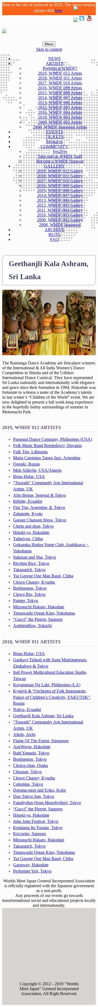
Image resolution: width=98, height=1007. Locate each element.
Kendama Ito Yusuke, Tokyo (37, 827)
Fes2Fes (60, 151)
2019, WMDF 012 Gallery (60, 171)
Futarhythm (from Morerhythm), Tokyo (47, 802)
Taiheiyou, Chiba (28, 538)
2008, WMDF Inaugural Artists (60, 127)
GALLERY (54, 166)
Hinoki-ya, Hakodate (31, 532)
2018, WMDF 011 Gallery (60, 176)
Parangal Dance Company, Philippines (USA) (52, 439)
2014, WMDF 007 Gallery (60, 195)
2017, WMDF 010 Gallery (60, 180)
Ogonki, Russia (26, 464)
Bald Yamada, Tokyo (31, 753)
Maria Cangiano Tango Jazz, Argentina (46, 457)
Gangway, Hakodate (30, 865)
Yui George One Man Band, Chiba (43, 576)
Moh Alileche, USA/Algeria (37, 470)
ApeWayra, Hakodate (31, 746)
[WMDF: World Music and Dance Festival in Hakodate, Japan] (4, 30)
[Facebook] (76, 20)
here (59, 10)
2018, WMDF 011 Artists (60, 78)
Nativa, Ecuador (27, 709)
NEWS (54, 58)
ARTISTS (54, 63)
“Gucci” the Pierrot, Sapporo (38, 619)
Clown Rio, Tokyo (29, 594)
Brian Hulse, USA (29, 476)
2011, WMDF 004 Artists (60, 112)
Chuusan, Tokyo (27, 771)
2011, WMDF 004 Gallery (60, 210)
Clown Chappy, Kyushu (34, 582)
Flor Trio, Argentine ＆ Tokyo (39, 507)
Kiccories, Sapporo (29, 833)
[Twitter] (81, 20)
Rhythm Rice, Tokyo (31, 563)
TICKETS (54, 136)
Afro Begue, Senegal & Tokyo (39, 495)
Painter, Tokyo (25, 600)
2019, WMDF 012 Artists (60, 73)
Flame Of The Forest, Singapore (41, 740)
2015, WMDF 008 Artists (60, 92)
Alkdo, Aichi (24, 734)
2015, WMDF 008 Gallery (60, 190)
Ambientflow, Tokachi (32, 625)
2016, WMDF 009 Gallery (60, 185)
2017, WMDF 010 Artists (60, 83)
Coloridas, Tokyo (28, 784)
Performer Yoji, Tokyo (32, 871)
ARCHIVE (55, 229)
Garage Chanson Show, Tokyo (39, 520)
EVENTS (54, 132)
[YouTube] (89, 20)
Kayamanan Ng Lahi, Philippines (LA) (46, 684)
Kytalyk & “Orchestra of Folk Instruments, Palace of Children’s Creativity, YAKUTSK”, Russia (52, 697)
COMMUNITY (54, 146)
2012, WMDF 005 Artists (60, 107)
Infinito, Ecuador (27, 501)
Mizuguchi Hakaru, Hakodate (38, 607)
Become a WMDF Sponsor (60, 161)
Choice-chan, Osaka (30, 765)
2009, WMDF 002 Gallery (60, 220)
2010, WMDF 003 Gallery (60, 215)
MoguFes (54, 141)
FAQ (54, 239)
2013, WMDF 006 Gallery (60, 200)
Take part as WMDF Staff (60, 156)
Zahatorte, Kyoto (27, 513)
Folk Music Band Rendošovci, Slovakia (47, 445)
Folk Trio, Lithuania (30, 451)
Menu (49, 44)
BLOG (54, 234)
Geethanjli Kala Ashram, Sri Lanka (43, 715)
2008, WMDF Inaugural (60, 224)
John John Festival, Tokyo (35, 821)
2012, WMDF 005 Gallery (60, 205)
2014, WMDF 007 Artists (60, 97)
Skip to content (49, 49)
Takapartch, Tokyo (29, 569)
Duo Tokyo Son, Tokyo (33, 796)
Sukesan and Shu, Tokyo (34, 557)
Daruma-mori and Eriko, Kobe (39, 790)
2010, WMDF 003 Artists (60, 117)
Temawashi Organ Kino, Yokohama (44, 613)
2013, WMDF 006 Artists (60, 102)
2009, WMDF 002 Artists (60, 122)
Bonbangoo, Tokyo (30, 588)
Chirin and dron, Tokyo (33, 526)
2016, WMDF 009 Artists (60, 88)
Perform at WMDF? (60, 68)
